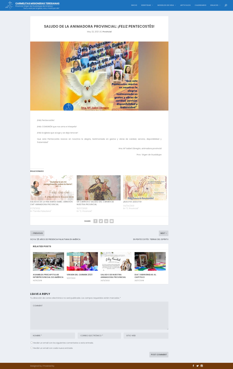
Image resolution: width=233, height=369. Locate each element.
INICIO (134, 5)
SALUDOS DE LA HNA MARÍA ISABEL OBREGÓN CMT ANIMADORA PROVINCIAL (51, 203)
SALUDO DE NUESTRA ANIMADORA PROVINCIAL (113, 275)
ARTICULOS (185, 5)
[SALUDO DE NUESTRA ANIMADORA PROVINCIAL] (116, 261)
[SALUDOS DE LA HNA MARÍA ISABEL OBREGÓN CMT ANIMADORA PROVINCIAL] (52, 187)
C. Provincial (106, 31)
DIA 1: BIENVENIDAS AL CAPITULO (145, 275)
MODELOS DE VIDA (165, 5)
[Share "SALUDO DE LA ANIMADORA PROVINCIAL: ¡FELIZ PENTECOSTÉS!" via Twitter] (101, 221)
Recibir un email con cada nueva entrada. (53, 348)
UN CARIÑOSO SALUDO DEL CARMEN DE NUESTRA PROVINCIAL (95, 203)
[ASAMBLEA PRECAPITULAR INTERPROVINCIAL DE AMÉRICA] (48, 261)
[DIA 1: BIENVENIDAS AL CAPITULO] (150, 261)
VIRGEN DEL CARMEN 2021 (79, 274)
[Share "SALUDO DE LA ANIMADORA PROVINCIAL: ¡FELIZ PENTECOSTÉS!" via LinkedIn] (106, 221)
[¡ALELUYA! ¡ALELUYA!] (145, 187)
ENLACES (214, 5)
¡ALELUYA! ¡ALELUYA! (132, 201)
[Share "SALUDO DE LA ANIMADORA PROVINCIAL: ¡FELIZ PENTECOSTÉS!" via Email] (111, 221)
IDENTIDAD (146, 5)
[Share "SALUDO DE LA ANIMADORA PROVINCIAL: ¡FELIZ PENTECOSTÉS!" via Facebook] (95, 221)
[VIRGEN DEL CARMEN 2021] (82, 261)
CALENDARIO (200, 5)
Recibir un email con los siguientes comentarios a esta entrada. (63, 342)
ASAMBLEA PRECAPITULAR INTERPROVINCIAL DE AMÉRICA (48, 275)
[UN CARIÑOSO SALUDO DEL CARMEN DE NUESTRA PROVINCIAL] (99, 187)
